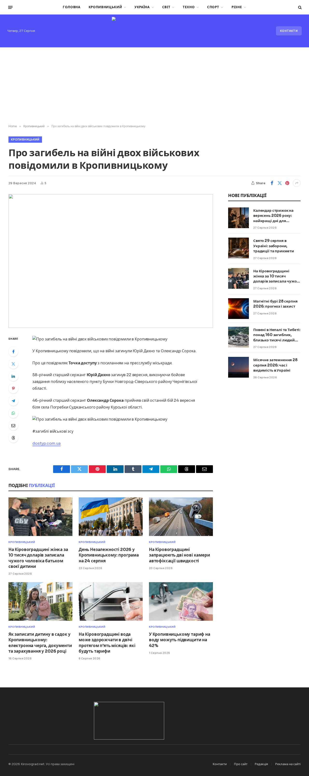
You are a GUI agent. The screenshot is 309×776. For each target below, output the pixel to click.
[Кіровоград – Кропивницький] (154, 30)
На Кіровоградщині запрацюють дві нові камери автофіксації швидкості (179, 555)
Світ (166, 7)
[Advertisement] (154, 86)
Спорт (213, 7)
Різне (237, 7)
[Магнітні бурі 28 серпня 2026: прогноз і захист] (238, 308)
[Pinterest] (13, 388)
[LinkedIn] (13, 376)
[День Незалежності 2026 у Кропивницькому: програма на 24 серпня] (111, 516)
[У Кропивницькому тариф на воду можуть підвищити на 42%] (181, 601)
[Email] (13, 425)
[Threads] (13, 438)
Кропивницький (105, 7)
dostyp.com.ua (46, 443)
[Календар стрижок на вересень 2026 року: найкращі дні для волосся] (238, 217)
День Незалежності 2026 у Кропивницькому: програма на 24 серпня (109, 555)
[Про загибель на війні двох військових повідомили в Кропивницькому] (110, 261)
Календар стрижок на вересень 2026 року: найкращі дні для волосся (273, 215)
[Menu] (10, 7)
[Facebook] (13, 351)
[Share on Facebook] (271, 183)
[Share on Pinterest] (287, 183)
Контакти (289, 31)
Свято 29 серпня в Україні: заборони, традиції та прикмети (273, 245)
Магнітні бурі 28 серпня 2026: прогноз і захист (275, 304)
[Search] (299, 7)
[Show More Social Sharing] (297, 183)
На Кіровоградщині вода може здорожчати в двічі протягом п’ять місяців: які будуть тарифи (107, 643)
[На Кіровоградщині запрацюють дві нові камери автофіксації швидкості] (181, 516)
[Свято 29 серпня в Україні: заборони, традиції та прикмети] (238, 248)
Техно (189, 7)
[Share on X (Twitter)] (279, 183)
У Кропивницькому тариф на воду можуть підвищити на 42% (179, 640)
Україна (142, 7)
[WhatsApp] (13, 413)
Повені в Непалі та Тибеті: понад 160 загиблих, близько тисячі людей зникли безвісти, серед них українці (276, 335)
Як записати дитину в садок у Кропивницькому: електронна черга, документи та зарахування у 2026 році (40, 643)
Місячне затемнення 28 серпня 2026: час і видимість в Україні (275, 365)
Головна (71, 7)
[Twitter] (13, 364)
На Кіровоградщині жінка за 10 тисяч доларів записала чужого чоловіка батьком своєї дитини (38, 558)
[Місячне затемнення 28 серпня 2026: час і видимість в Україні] (238, 367)
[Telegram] (13, 401)
